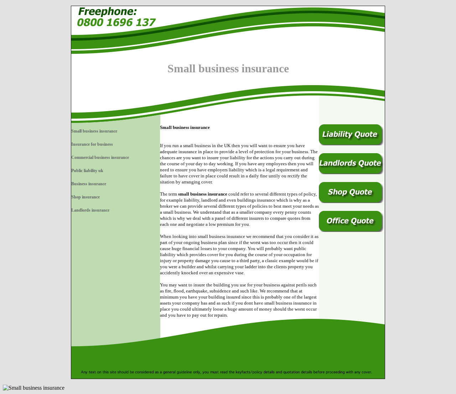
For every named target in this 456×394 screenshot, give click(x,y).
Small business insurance (94, 131)
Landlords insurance (90, 210)
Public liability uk (87, 170)
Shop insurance (85, 197)
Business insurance (88, 183)
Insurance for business (92, 144)
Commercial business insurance (100, 157)
